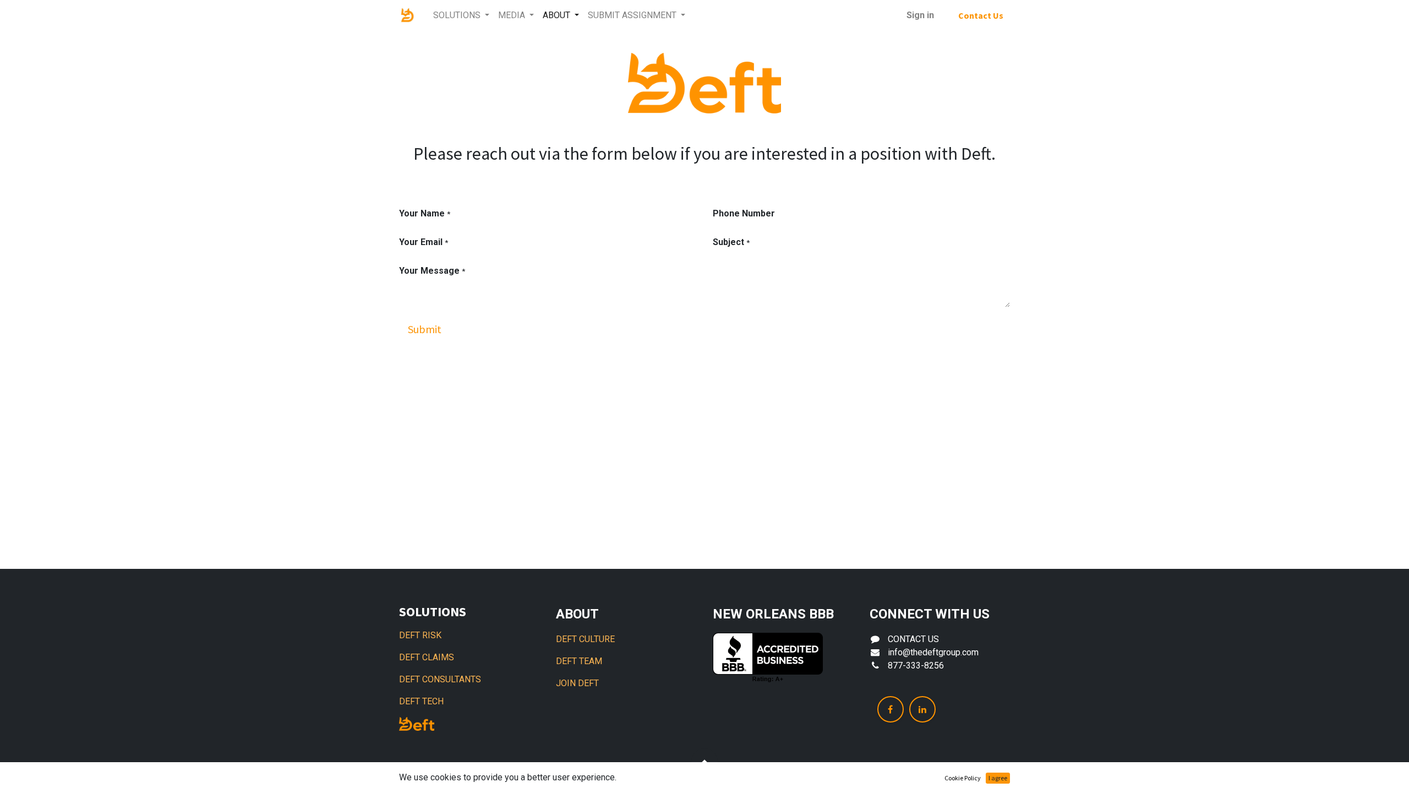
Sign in (920, 15)
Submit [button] (424, 329)
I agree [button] (998, 778)
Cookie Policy (962, 778)
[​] (890, 709)
